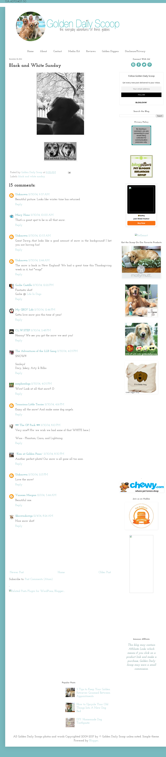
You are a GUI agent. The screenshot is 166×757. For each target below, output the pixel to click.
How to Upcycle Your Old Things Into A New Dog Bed (92, 708)
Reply (18, 204)
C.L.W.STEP (22, 330)
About (43, 51)
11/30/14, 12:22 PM (43, 285)
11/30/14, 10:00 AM (42, 215)
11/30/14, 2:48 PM (41, 330)
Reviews (91, 51)
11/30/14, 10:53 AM (39, 235)
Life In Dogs (34, 294)
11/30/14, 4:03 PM (67, 351)
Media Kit (74, 51)
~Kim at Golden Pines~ (29, 453)
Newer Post (17, 572)
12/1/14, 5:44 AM (46, 495)
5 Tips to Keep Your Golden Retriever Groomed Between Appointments (93, 693)
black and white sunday (31, 176)
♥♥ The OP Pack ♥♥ (27, 425)
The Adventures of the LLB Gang (35, 351)
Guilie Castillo (23, 285)
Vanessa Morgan (25, 495)
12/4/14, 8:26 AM (43, 515)
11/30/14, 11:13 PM (38, 474)
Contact (57, 51)
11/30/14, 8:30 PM (54, 453)
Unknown (21, 194)
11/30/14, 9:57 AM (38, 194)
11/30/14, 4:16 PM (54, 404)
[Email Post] (69, 172)
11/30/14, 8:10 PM (50, 425)
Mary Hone (22, 215)
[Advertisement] (141, 455)
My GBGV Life (24, 309)
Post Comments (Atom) (39, 579)
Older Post (105, 572)
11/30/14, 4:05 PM (41, 383)
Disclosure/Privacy (135, 51)
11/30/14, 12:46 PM (44, 309)
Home (30, 51)
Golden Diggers (110, 51)
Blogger (93, 740)
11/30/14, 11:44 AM (38, 260)
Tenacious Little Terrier (29, 404)
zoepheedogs (22, 383)
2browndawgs (24, 515)
